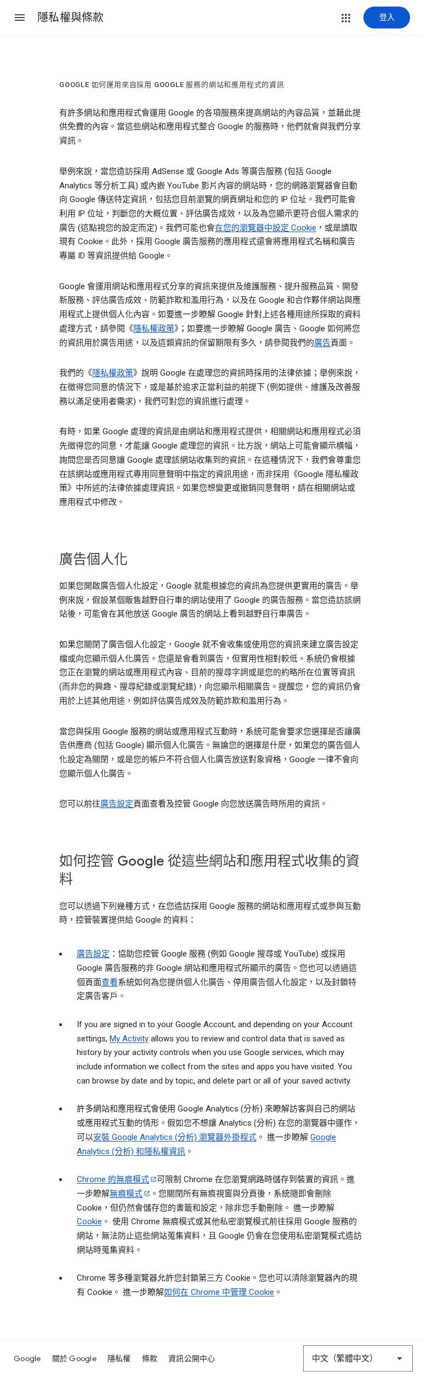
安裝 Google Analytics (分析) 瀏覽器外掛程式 (175, 1137)
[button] (20, 17)
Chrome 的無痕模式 (113, 1179)
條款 (150, 1358)
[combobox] (358, 1358)
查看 (109, 982)
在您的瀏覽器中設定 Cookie (265, 228)
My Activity (129, 1039)
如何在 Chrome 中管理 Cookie (219, 1292)
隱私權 (119, 1358)
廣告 (322, 343)
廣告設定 (116, 804)
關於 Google (74, 1358)
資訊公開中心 (191, 1358)
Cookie (89, 1221)
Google (27, 1358)
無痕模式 (126, 1194)
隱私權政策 (153, 328)
